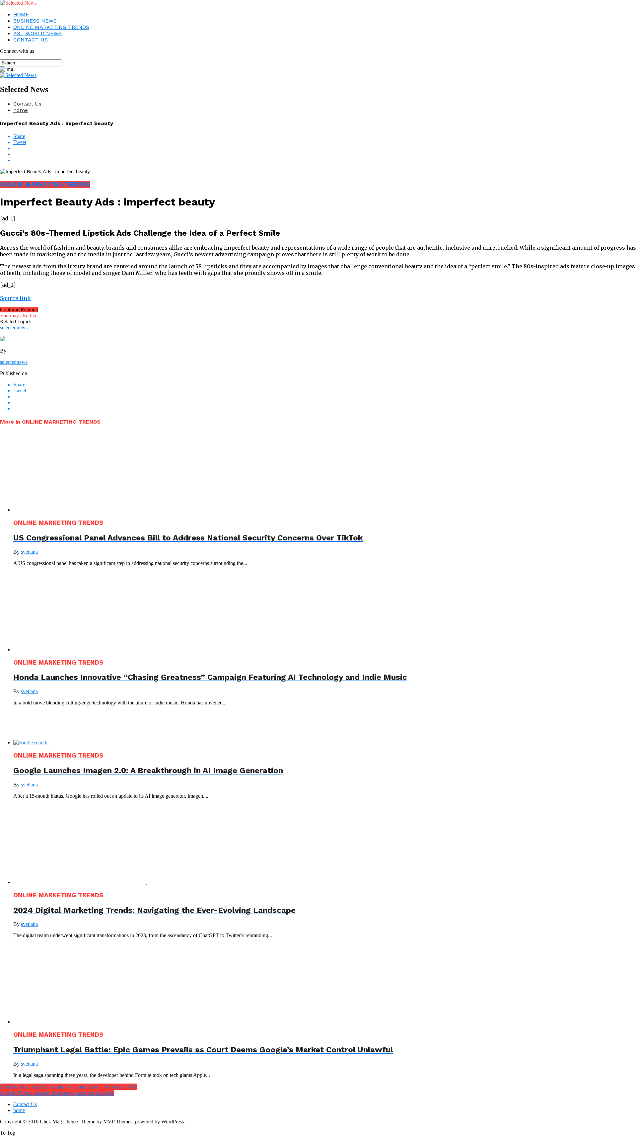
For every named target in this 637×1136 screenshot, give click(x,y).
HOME (21, 14)
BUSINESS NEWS (35, 21)
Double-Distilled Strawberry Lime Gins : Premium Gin (68, 1087)
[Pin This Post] (325, 154)
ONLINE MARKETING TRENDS (51, 27)
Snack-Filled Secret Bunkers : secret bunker (57, 1093)
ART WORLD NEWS (37, 33)
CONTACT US (30, 40)
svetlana (29, 552)
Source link (15, 298)
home (20, 110)
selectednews (14, 327)
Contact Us (27, 104)
